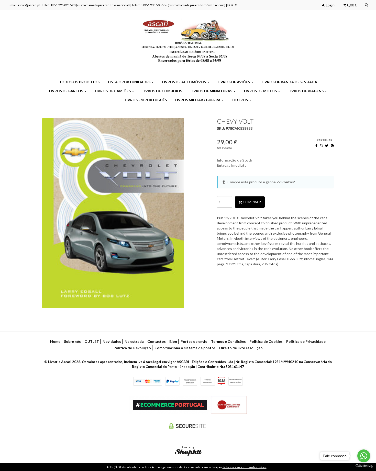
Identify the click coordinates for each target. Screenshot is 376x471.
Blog (173, 341)
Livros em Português (146, 100)
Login (330, 5)
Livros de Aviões (234, 82)
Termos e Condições (228, 341)
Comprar (251, 202)
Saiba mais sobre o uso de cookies (245, 467)
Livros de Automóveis (184, 82)
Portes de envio (194, 341)
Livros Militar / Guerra (198, 100)
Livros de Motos (261, 91)
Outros (240, 100)
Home (55, 341)
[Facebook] (316, 145)
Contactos (156, 341)
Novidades (112, 341)
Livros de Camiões (113, 91)
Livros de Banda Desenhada (289, 82)
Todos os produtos (79, 82)
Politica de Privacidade (306, 341)
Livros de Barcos (66, 91)
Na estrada (134, 341)
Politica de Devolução (132, 348)
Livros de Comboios (162, 91)
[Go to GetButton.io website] (364, 465)
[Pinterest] (332, 145)
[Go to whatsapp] (363, 455)
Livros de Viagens (306, 91)
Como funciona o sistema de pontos (185, 348)
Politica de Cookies (266, 341)
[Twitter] (326, 145)
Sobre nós (72, 341)
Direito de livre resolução (241, 348)
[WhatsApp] (321, 145)
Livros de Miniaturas (212, 91)
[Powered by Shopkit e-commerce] (188, 452)
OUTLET (91, 341)
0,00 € (351, 5)
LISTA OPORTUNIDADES (129, 82)
